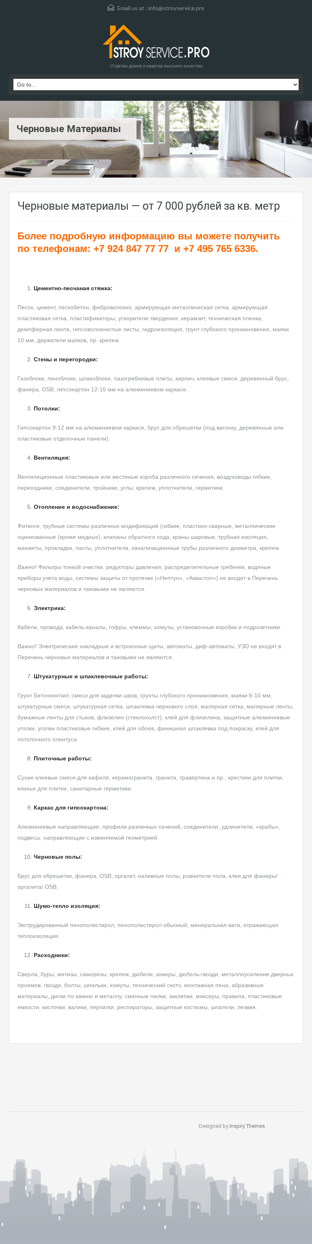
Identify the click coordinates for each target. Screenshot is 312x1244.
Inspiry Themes (247, 1126)
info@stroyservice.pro (176, 7)
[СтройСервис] (156, 42)
